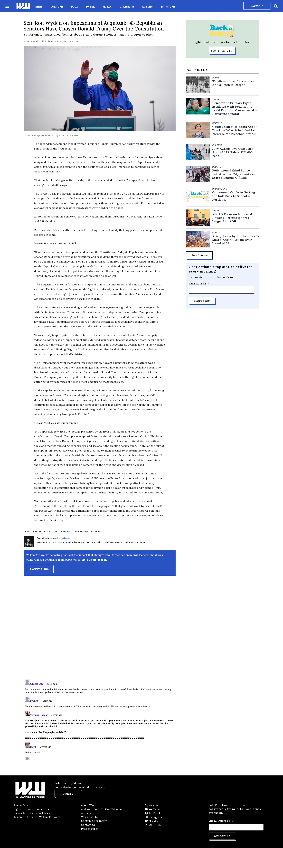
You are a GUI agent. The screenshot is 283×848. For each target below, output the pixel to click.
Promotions (219, 189)
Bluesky (158, 821)
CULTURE (56, 6)
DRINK (90, 6)
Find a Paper (22, 805)
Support (260, 6)
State (216, 99)
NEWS (39, 6)
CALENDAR (127, 6)
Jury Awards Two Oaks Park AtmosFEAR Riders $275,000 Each (232, 152)
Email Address (199, 283)
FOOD (74, 6)
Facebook (164, 813)
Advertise (87, 813)
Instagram (162, 817)
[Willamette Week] (22, 6)
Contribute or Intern (94, 820)
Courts (216, 167)
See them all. (223, 50)
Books (216, 77)
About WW (87, 805)
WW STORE (168, 6)
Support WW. (41, 568)
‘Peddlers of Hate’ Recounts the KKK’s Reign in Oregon (235, 83)
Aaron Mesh (32, 41)
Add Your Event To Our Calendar (101, 809)
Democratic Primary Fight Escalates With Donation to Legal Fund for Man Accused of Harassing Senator (235, 108)
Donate (72, 793)
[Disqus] (100, 630)
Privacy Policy (89, 828)
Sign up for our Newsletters (31, 809)
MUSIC (107, 6)
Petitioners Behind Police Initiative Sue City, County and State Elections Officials (234, 174)
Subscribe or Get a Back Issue (32, 813)
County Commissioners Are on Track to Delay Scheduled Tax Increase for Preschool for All (234, 130)
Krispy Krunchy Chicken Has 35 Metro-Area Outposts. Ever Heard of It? (235, 239)
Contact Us (88, 824)
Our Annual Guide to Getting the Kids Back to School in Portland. (233, 196)
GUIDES (147, 6)
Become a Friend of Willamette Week (37, 817)
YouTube (159, 809)
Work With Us (89, 817)
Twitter (161, 805)
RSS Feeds (160, 825)
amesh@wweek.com (60, 538)
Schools (217, 123)
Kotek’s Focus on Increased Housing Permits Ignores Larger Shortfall (232, 217)
